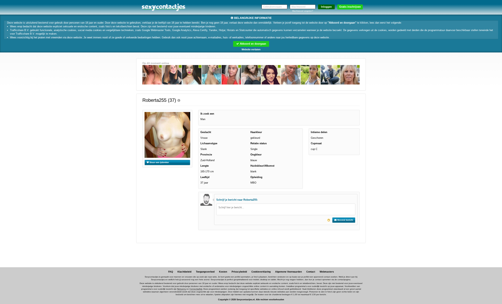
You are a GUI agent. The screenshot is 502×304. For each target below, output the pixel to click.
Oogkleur (256, 154)
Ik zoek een (207, 113)
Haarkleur (256, 132)
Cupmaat (316, 143)
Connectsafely (195, 289)
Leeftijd (204, 177)
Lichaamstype (208, 143)
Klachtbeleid (184, 271)
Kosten (223, 271)
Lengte (204, 165)
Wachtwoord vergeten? (302, 11)
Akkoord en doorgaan (252, 43)
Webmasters (327, 271)
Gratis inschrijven (350, 6)
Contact (310, 271)
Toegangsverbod (205, 271)
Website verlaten (251, 49)
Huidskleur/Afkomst (262, 165)
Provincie (206, 154)
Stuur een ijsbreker (159, 162)
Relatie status (258, 143)
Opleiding (256, 177)
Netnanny (181, 289)
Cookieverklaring (261, 271)
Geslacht (205, 132)
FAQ (170, 271)
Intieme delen (319, 132)
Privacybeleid (239, 271)
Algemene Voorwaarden (288, 271)
